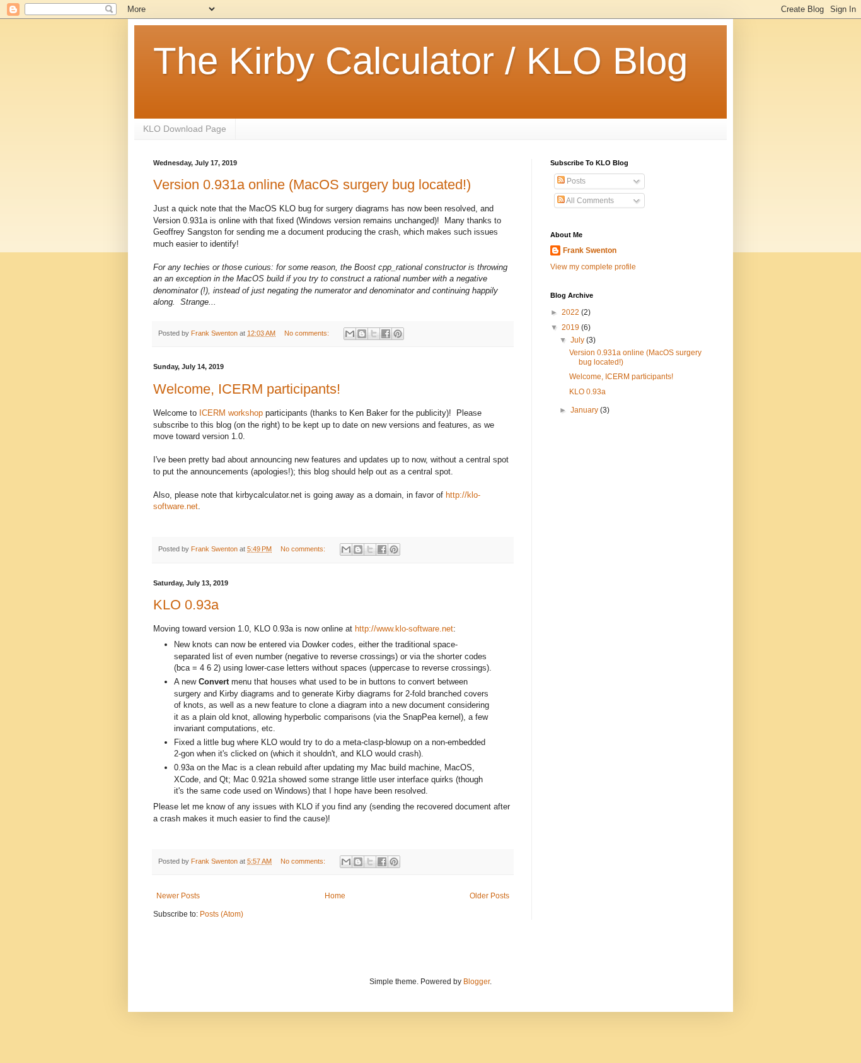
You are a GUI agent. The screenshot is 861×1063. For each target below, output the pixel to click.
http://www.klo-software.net (404, 628)
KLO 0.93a (186, 605)
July (578, 340)
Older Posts (489, 895)
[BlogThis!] (361, 333)
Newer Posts (178, 895)
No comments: (307, 333)
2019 (571, 327)
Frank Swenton (589, 250)
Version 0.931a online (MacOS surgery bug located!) (312, 184)
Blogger (476, 981)
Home (335, 895)
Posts (575, 181)
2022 (571, 312)
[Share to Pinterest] (397, 333)
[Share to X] (373, 333)
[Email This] (350, 333)
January (585, 410)
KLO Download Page (184, 129)
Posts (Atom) (221, 914)
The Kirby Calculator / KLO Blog (420, 61)
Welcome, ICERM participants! (246, 389)
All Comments (589, 200)
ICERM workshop (231, 413)
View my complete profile (593, 266)
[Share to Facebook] (385, 333)
